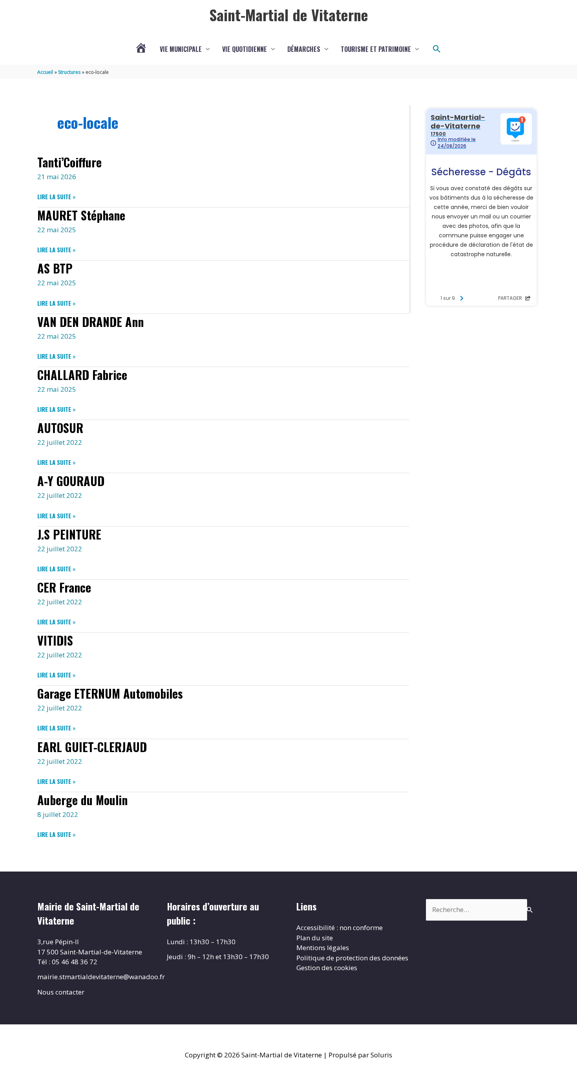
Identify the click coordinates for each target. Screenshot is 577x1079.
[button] (437, 49)
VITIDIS (55, 640)
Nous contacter (60, 991)
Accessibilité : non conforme (339, 927)
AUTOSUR (60, 428)
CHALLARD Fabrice (82, 375)
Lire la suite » (56, 196)
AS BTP (55, 268)
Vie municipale (181, 49)
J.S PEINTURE (69, 534)
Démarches (303, 49)
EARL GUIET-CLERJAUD (92, 747)
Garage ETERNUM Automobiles (110, 693)
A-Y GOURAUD (70, 481)
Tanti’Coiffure (69, 162)
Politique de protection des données (352, 957)
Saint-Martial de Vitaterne (288, 15)
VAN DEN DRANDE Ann (90, 321)
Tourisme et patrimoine (376, 49)
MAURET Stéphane (81, 215)
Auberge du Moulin (82, 800)
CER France (64, 587)
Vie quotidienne (244, 49)
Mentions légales (322, 947)
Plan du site (314, 937)
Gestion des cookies (326, 967)
